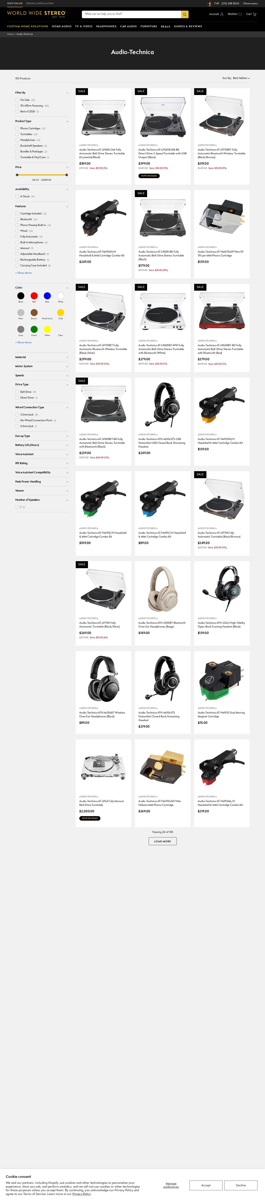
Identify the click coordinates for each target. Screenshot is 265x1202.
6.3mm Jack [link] (28, 426)
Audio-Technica (25, 34)
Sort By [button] (227, 78)
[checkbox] (17, 100)
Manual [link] (26, 248)
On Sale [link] (27, 100)
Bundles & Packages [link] (33, 151)
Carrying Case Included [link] (35, 265)
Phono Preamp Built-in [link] (35, 225)
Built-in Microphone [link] (34, 242)
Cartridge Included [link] (33, 213)
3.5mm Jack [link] (29, 414)
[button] (251, 14)
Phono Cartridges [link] (32, 128)
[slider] (17, 175)
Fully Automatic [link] (31, 236)
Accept (206, 1185)
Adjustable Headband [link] (34, 254)
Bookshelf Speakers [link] (33, 146)
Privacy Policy (81, 1194)
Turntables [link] (28, 134)
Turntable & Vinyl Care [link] (34, 157)
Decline (241, 1185)
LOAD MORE (162, 841)
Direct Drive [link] (28, 398)
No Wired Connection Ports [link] (38, 420)
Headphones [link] (30, 140)
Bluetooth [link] (28, 219)
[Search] (185, 14)
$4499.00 (46, 180)
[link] (20, 297)
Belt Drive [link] (28, 392)
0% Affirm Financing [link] (34, 106)
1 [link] (22, 507)
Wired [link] (26, 231)
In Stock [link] (27, 196)
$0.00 (35, 180)
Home (10, 34)
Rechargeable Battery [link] (34, 260)
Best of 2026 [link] (29, 111)
